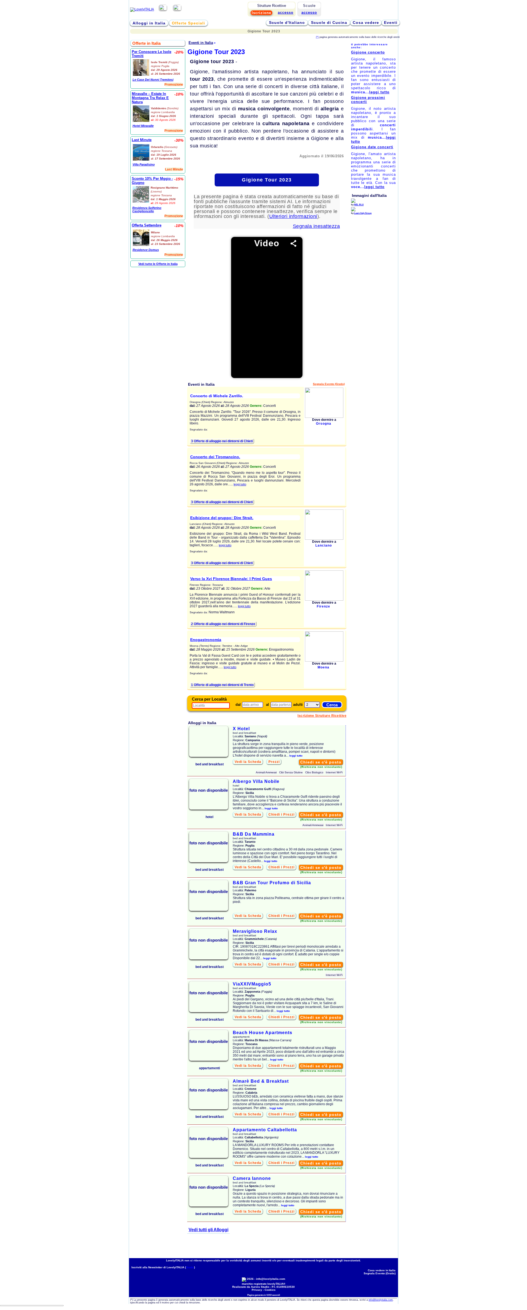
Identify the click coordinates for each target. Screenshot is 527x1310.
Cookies (270, 1289)
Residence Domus (146, 249)
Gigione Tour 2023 (267, 180)
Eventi (390, 22)
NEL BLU (359, 204)
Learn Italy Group (363, 213)
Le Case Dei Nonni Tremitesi (153, 79)
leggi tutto (240, 484)
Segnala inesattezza (316, 226)
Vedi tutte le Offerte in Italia (158, 263)
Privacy (257, 1289)
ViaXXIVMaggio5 (252, 984)
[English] (177, 9)
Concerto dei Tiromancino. (215, 457)
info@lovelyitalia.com (270, 1278)
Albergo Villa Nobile (256, 781)
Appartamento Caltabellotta (265, 1129)
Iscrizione (261, 13)
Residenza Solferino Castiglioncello (146, 209)
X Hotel (241, 728)
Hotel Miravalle (143, 125)
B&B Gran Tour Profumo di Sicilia (272, 882)
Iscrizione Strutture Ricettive (322, 716)
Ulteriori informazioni (293, 216)
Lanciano (323, 545)
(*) (317, 37)
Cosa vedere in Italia (382, 1270)
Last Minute (142, 140)
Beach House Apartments (262, 1032)
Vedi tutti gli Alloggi (208, 1229)
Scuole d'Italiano (287, 22)
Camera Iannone (252, 1178)
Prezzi (274, 762)
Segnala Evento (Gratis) (329, 383)
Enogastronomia (205, 639)
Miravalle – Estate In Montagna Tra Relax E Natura (150, 98)
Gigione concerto (368, 52)
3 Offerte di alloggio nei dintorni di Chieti (222, 441)
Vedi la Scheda (248, 762)
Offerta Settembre (146, 225)
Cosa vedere (366, 22)
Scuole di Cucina (329, 22)
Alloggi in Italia (149, 23)
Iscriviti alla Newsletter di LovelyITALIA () (163, 1267)
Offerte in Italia (146, 43)
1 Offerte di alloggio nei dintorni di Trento (222, 685)
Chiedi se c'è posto (320, 762)
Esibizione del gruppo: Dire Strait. (221, 518)
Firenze (323, 606)
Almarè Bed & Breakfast (261, 1081)
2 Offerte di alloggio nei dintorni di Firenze (223, 624)
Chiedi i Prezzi (281, 814)
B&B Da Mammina (253, 834)
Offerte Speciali (188, 23)
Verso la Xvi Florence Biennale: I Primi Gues (231, 578)
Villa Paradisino (144, 164)
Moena (323, 667)
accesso (309, 12)
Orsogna (323, 424)
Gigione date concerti (372, 147)
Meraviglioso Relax (255, 931)
